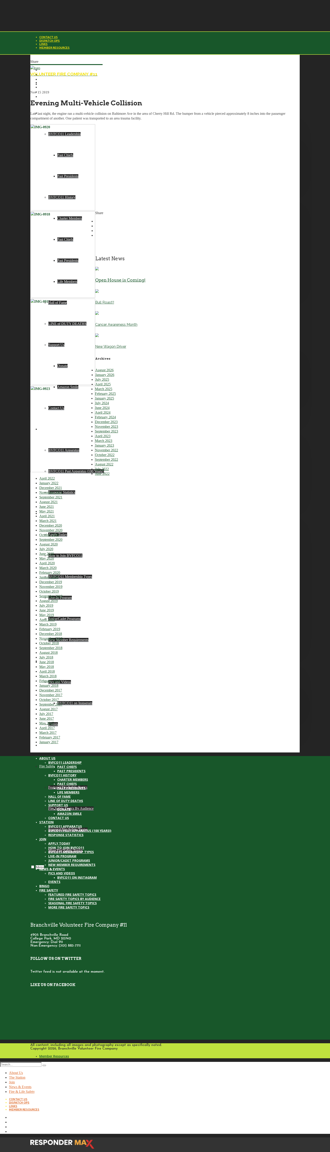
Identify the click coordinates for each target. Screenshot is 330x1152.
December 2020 (50, 525)
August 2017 (48, 709)
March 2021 (48, 521)
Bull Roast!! (104, 302)
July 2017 (46, 714)
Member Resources (54, 47)
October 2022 (104, 455)
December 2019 (50, 582)
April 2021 (47, 516)
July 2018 (46, 657)
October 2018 (49, 643)
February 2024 (105, 417)
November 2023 (106, 426)
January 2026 (104, 375)
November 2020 (50, 530)
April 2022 (47, 478)
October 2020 (49, 535)
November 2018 (50, 638)
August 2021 (48, 502)
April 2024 (102, 412)
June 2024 (102, 408)
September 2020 (50, 539)
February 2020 (49, 572)
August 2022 (104, 464)
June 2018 (46, 662)
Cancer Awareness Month (116, 324)
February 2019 (49, 629)
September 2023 (106, 431)
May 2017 (46, 723)
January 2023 (104, 445)
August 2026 (104, 370)
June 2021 (46, 507)
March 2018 (48, 676)
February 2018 (49, 681)
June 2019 (46, 610)
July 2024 (102, 403)
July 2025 (102, 379)
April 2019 (47, 620)
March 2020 (48, 568)
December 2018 (50, 634)
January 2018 (48, 685)
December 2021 (50, 488)
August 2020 (48, 544)
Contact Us (48, 37)
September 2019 (50, 596)
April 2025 (103, 384)
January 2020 (48, 577)
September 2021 (50, 497)
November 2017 (50, 695)
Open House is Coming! (120, 280)
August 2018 (48, 652)
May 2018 (46, 667)
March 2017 (48, 733)
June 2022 (102, 474)
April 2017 (47, 728)
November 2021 (50, 492)
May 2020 (46, 558)
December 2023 (106, 422)
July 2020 (46, 549)
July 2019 (46, 605)
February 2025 (105, 394)
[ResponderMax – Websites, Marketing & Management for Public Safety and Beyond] (62, 1150)
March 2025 (103, 389)
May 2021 (46, 511)
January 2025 (104, 398)
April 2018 (47, 671)
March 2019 (48, 624)
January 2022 (48, 483)
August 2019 (48, 601)
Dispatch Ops (49, 40)
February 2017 (49, 737)
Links (43, 44)
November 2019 (50, 587)
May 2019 (46, 615)
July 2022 (102, 469)
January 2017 (48, 742)
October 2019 (49, 591)
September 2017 (50, 704)
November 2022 (106, 450)
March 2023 (103, 441)
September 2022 (106, 459)
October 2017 (49, 700)
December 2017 (50, 690)
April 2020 (47, 563)
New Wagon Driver (110, 346)
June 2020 (46, 554)
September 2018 (50, 648)
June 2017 (46, 718)
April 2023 (102, 436)
